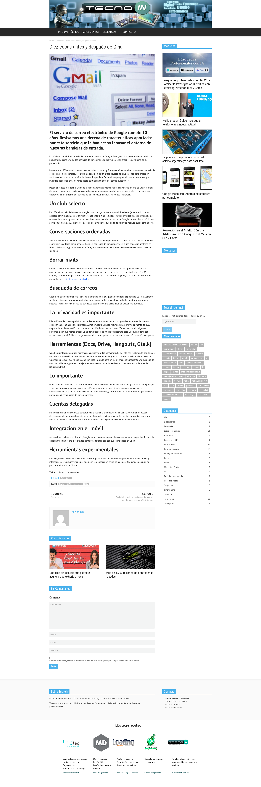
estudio (167, 358)
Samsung (55, 497)
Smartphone (187, 489)
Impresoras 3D (187, 440)
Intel (181, 362)
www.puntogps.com (153, 772)
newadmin (78, 512)
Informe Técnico (68, 32)
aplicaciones (169, 349)
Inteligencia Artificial (187, 453)
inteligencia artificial (194, 362)
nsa (165, 385)
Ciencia (187, 417)
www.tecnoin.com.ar (180, 772)
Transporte (187, 503)
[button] (209, 31)
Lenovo (196, 367)
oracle (180, 385)
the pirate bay (203, 394)
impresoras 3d (170, 362)
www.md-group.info (101, 772)
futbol (175, 358)
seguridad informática (173, 394)
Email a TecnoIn (172, 704)
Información (187, 444)
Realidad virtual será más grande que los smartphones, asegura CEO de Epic (134, 498)
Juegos (187, 462)
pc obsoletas (203, 385)
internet (167, 367)
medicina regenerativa (190, 372)
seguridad (204, 390)
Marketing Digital (187, 467)
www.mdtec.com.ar (71, 772)
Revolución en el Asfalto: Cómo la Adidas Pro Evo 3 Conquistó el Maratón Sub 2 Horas (186, 234)
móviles (177, 381)
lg (203, 367)
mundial (167, 381)
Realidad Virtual (187, 480)
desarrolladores (186, 353)
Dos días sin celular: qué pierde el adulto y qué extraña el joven (69, 574)
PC (187, 471)
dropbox (199, 353)
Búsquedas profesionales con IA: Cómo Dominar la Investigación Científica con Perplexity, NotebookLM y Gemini (186, 84)
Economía (187, 426)
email (61, 484)
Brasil (180, 349)
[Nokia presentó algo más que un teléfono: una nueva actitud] (187, 104)
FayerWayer (66, 478)
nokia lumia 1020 (199, 381)
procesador (168, 390)
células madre (170, 353)
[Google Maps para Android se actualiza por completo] (187, 178)
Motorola (202, 376)
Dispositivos (187, 421)
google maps (197, 358)
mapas (166, 372)
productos (181, 390)
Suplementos (90, 32)
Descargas (108, 33)
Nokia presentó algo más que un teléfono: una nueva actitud (182, 122)
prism (85, 484)
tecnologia (190, 394)
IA (207, 358)
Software (187, 494)
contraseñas (191, 349)
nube (172, 385)
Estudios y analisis (187, 430)
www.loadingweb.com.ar (127, 772)
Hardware (187, 435)
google (77, 484)
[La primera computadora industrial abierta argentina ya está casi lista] (187, 141)
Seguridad (187, 485)
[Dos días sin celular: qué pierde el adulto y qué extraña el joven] (74, 557)
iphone (176, 367)
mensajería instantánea (173, 376)
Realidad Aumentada (187, 476)
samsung (192, 390)
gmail (69, 484)
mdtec (175, 372)
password (190, 385)
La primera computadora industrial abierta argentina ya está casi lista (183, 159)
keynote (186, 367)
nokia (186, 381)
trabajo (167, 399)
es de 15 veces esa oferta (75, 279)
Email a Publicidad (173, 707)
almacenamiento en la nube (175, 344)
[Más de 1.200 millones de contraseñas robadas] (130, 557)
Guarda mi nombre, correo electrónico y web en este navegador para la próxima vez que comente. (94, 660)
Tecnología (187, 499)
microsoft (191, 376)
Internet (187, 458)
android (194, 344)
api (202, 344)
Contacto (129, 32)
